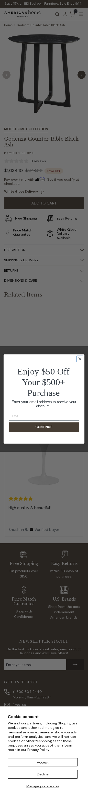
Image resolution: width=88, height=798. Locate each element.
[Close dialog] (80, 359)
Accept (43, 762)
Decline (43, 774)
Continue (43, 427)
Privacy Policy (38, 749)
